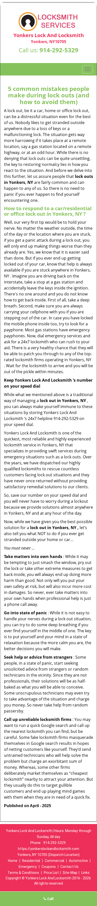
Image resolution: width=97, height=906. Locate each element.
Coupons (49, 867)
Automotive (78, 861)
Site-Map (70, 873)
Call (49, 898)
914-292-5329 (59, 50)
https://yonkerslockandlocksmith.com (48, 849)
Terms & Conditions (23, 873)
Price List (51, 873)
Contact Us (69, 867)
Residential (31, 861)
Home (12, 861)
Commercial (54, 861)
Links (85, 873)
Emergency (28, 867)
